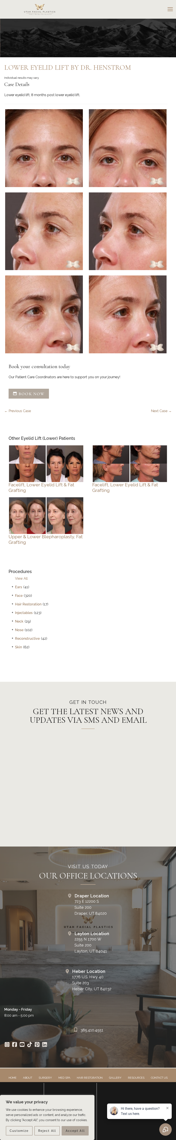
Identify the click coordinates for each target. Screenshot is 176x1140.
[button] (29, 394)
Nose (19, 630)
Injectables (24, 613)
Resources (136, 1077)
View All (21, 578)
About (27, 1077)
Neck (19, 621)
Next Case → (161, 411)
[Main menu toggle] (170, 9)
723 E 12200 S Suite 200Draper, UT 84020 (90, 907)
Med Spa (64, 1077)
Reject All (47, 1130)
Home (13, 1077)
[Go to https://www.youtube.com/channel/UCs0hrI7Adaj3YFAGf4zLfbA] (22, 1045)
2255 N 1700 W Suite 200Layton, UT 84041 (90, 945)
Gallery (115, 1077)
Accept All (75, 1130)
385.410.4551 (91, 1030)
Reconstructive (27, 639)
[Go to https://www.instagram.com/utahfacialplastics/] (7, 1045)
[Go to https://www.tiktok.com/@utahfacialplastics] (29, 1045)
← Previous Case (17, 411)
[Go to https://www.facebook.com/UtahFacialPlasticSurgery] (14, 1045)
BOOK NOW (31, 393)
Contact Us (159, 1077)
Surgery (45, 1077)
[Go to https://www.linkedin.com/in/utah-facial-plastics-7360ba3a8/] (44, 1045)
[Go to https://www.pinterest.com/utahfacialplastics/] (37, 1045)
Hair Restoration (28, 604)
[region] (47, 1117)
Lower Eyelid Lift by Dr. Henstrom (67, 67)
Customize (19, 1130)
